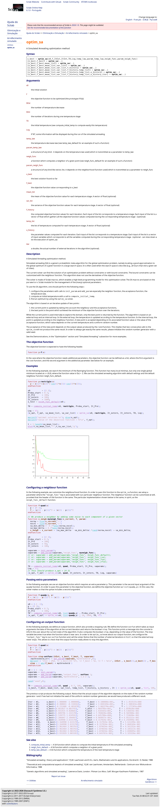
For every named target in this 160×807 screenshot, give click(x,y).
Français (137, 19)
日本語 (145, 19)
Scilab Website (32, 2)
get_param (59, 659)
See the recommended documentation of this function (49, 27)
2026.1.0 (75, 25)
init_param (46, 550)
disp (67, 417)
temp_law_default (39, 750)
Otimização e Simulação (13, 32)
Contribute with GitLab (51, 2)
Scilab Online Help (34, 7)
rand (94, 530)
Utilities (10, 45)
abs (42, 663)
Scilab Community (71, 2)
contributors (12, 803)
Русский (153, 19)
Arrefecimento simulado (14, 39)
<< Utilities (31, 780)
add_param (46, 553)
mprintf (32, 417)
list (65, 613)
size (42, 521)
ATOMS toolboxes (89, 2)
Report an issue (58, 776)
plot (30, 426)
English (129, 19)
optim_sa (10, 47)
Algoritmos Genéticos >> (151, 780)
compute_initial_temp (45, 406)
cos (53, 384)
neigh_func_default (49, 402)
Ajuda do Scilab (12, 23)
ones (56, 526)
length (38, 424)
